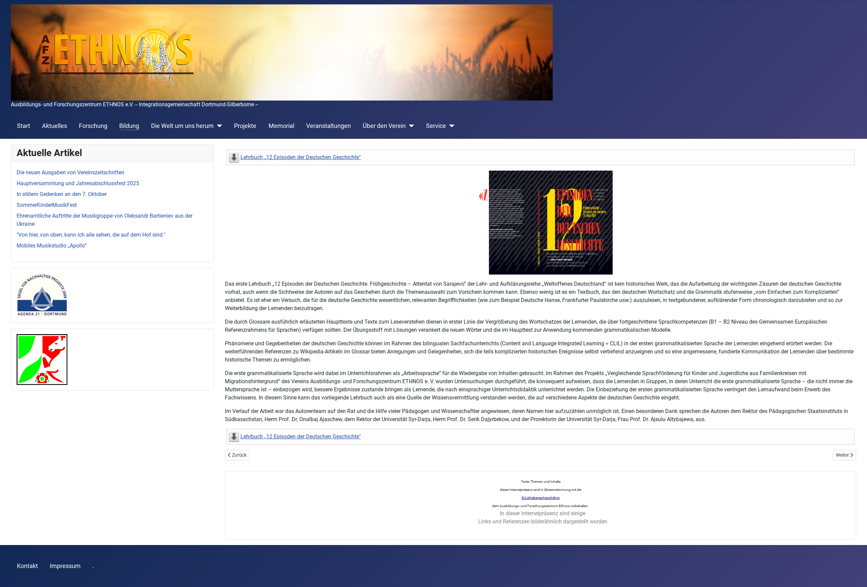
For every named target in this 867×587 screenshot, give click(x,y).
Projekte (245, 126)
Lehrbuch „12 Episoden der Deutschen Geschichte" (300, 157)
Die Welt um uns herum (182, 126)
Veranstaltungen (328, 126)
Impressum (65, 566)
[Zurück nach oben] (855, 574)
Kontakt (27, 566)
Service (436, 126)
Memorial (281, 126)
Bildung (129, 126)
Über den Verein (384, 126)
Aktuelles (54, 126)
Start (23, 126)
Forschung (93, 126)
